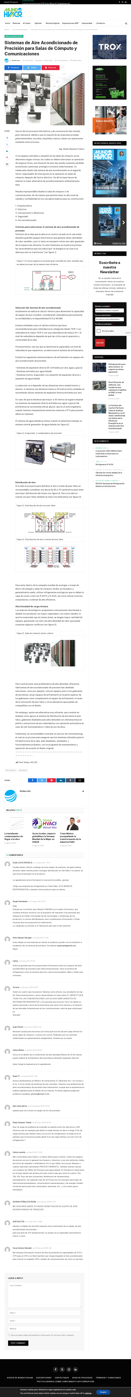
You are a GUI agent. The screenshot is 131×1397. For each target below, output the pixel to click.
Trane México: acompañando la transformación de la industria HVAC (70, 837)
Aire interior (11, 770)
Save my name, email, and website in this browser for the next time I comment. (42, 1335)
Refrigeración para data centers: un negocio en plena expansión (116, 368)
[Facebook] (7, 138)
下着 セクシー (100, 461)
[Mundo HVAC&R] (14, 12)
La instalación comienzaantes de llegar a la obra (13, 836)
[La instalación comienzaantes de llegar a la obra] (16, 823)
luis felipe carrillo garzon (107, 480)
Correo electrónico (103, 315)
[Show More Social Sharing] (62, 67)
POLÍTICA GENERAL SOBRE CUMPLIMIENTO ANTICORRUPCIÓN (65, 1382)
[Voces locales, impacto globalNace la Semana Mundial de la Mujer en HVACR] (44, 823)
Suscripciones (44, 1378)
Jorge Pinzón (18, 1027)
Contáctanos (62, 1378)
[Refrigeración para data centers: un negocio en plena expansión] (99, 367)
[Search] (126, 23)
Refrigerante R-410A (104, 464)
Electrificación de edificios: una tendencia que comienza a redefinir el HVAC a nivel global (117, 388)
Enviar (99, 343)
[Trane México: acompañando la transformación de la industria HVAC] (72, 823)
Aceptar (103, 1392)
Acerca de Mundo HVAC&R (20, 1378)
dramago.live (101, 448)
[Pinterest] (7, 157)
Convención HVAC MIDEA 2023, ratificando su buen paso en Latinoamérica (109, 453)
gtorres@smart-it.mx (40, 1094)
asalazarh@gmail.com (66, 946)
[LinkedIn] (7, 151)
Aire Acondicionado (14, 36)
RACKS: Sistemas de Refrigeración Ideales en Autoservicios (110, 485)
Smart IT (16, 1076)
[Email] (7, 164)
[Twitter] (7, 144)
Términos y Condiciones (108, 1378)
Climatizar (23, 770)
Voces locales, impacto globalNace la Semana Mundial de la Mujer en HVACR (44, 837)
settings (88, 1393)
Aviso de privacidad (82, 1378)
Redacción (16, 60)
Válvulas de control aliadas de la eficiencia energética (109, 474)
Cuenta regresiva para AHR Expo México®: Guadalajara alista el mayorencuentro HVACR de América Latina (47, 3)
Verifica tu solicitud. (104, 324)
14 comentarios (62, 60)
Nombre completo (103, 306)
